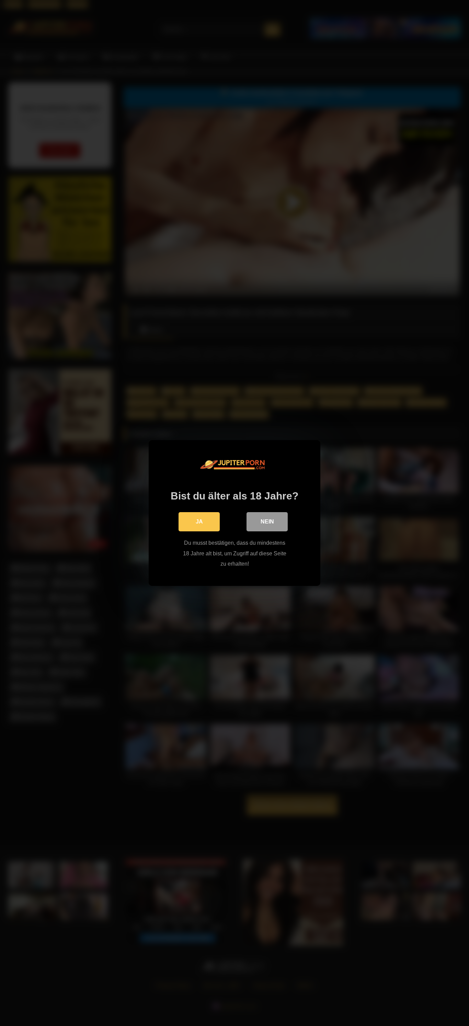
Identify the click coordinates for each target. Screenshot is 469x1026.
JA (199, 521)
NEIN (267, 521)
